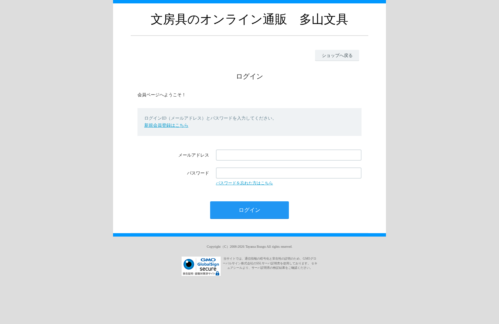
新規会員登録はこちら (166, 125)
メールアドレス (193, 155)
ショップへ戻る (337, 55)
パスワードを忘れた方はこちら (244, 183)
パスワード (198, 173)
